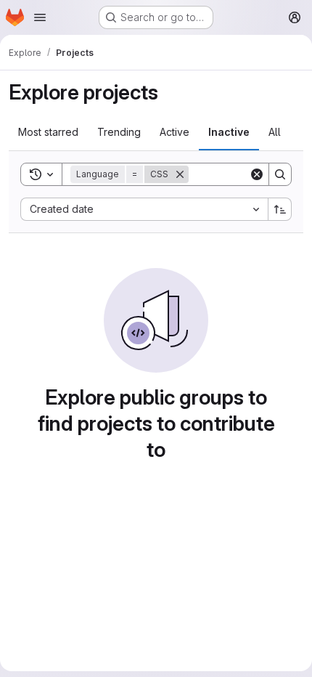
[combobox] (144, 209)
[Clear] (257, 174)
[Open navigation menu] (40, 17)
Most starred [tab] (48, 132)
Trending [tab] (119, 132)
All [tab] (274, 132)
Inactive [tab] (229, 132)
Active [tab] (174, 132)
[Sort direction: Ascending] (280, 209)
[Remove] (180, 174)
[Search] (280, 174)
